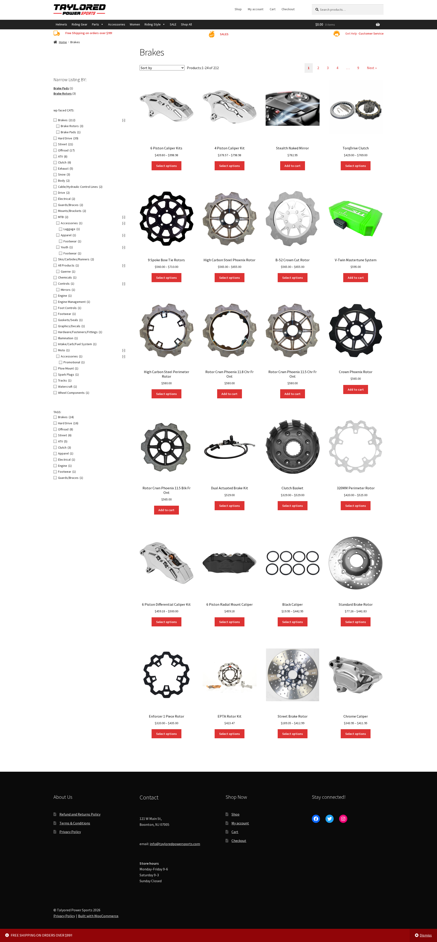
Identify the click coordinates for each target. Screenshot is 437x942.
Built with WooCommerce (98, 916)
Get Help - (364, 33)
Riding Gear (79, 24)
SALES (224, 34)
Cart (272, 9)
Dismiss (426, 935)
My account (255, 9)
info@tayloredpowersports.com (175, 844)
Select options (166, 166)
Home (63, 42)
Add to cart (292, 166)
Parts (95, 24)
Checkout (288, 9)
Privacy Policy (70, 831)
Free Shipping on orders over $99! (88, 33)
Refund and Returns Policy (79, 814)
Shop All (186, 24)
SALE (173, 24)
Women (135, 24)
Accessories (116, 24)
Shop (238, 9)
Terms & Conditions (74, 823)
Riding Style (153, 24)
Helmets (61, 24)
